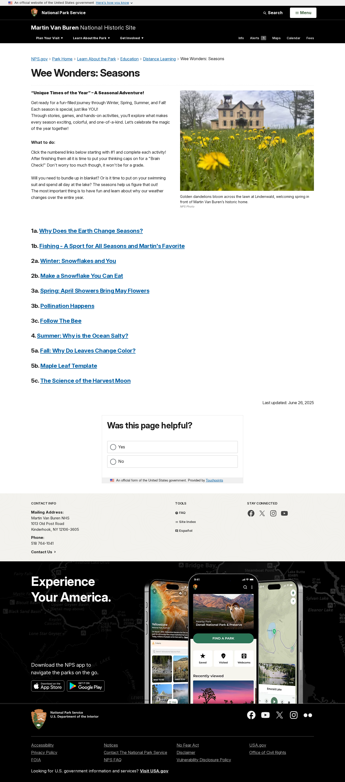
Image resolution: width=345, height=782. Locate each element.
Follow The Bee (61, 320)
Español (185, 530)
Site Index (187, 522)
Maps (276, 38)
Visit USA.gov (154, 770)
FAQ (182, 513)
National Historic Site (83, 27)
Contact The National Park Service (135, 752)
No (121, 461)
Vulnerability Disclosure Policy (204, 759)
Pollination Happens (67, 305)
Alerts (257, 38)
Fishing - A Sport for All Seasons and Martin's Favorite (112, 245)
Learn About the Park (89, 38)
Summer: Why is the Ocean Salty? (82, 335)
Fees (310, 38)
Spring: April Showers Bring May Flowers (94, 290)
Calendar (293, 38)
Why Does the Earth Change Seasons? (91, 230)
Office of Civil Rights (267, 752)
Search (275, 12)
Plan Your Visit (47, 38)
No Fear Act (188, 745)
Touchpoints (214, 480)
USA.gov (257, 745)
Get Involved (130, 38)
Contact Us (42, 551)
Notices (111, 745)
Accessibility (42, 745)
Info (241, 38)
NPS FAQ (112, 759)
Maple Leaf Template (68, 365)
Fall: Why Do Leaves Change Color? (88, 350)
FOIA (36, 759)
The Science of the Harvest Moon (85, 380)
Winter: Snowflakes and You (78, 260)
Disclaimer (186, 752)
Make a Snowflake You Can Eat (81, 275)
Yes (121, 446)
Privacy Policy (44, 752)
